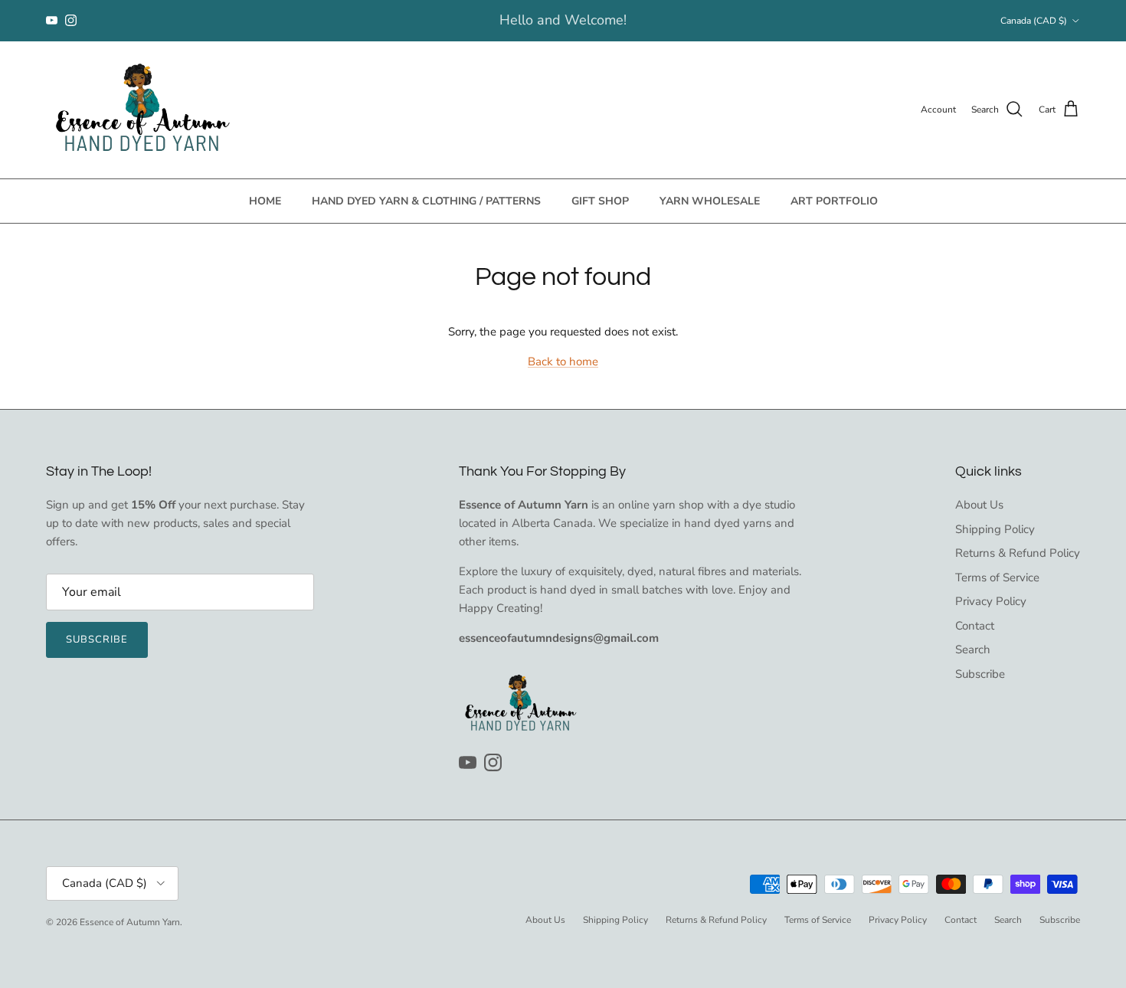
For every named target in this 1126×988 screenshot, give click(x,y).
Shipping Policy (995, 529)
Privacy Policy (990, 601)
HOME (265, 201)
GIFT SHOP (600, 201)
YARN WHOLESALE (710, 201)
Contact (974, 625)
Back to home (563, 361)
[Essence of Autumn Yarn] (141, 110)
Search (972, 649)
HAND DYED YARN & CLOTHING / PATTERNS (426, 201)
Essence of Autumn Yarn (130, 922)
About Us (979, 504)
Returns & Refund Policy (1017, 553)
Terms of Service (997, 577)
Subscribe (97, 639)
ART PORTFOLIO (834, 201)
